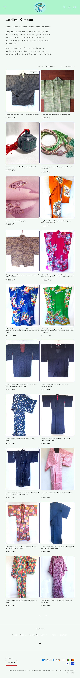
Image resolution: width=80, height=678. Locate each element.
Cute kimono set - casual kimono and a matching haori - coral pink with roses (21, 547)
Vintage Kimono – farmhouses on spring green (55, 114)
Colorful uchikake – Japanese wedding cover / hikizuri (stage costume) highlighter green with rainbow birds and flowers (57, 330)
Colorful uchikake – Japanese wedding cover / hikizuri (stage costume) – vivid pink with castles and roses (57, 275)
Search (15, 635)
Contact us (45, 635)
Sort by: (40, 66)
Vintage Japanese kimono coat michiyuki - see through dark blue (55, 385)
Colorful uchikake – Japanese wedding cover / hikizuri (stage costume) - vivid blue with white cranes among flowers (22, 330)
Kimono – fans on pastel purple (15, 221)
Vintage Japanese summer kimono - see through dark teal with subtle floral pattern (57, 547)
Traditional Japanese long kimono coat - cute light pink (56, 493)
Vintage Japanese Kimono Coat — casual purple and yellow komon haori (22, 275)
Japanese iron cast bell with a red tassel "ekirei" (21, 167)
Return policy (34, 635)
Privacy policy (58, 670)
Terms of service (69, 670)
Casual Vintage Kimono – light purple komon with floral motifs (56, 601)
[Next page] (46, 615)
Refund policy (47, 670)
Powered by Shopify (35, 670)
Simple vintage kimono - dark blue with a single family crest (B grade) (55, 439)
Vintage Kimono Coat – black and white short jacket (22, 114)
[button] (4, 7)
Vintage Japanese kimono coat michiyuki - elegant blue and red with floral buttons (21, 385)
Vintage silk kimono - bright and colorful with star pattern (21, 601)
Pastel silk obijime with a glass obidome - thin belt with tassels (56, 167)
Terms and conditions (60, 635)
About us (23, 635)
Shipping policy (69, 672)
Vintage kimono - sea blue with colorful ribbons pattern (20, 439)
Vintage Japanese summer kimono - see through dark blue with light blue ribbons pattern (22, 493)
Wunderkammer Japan (21, 670)
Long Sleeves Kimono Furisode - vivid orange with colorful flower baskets (56, 221)
